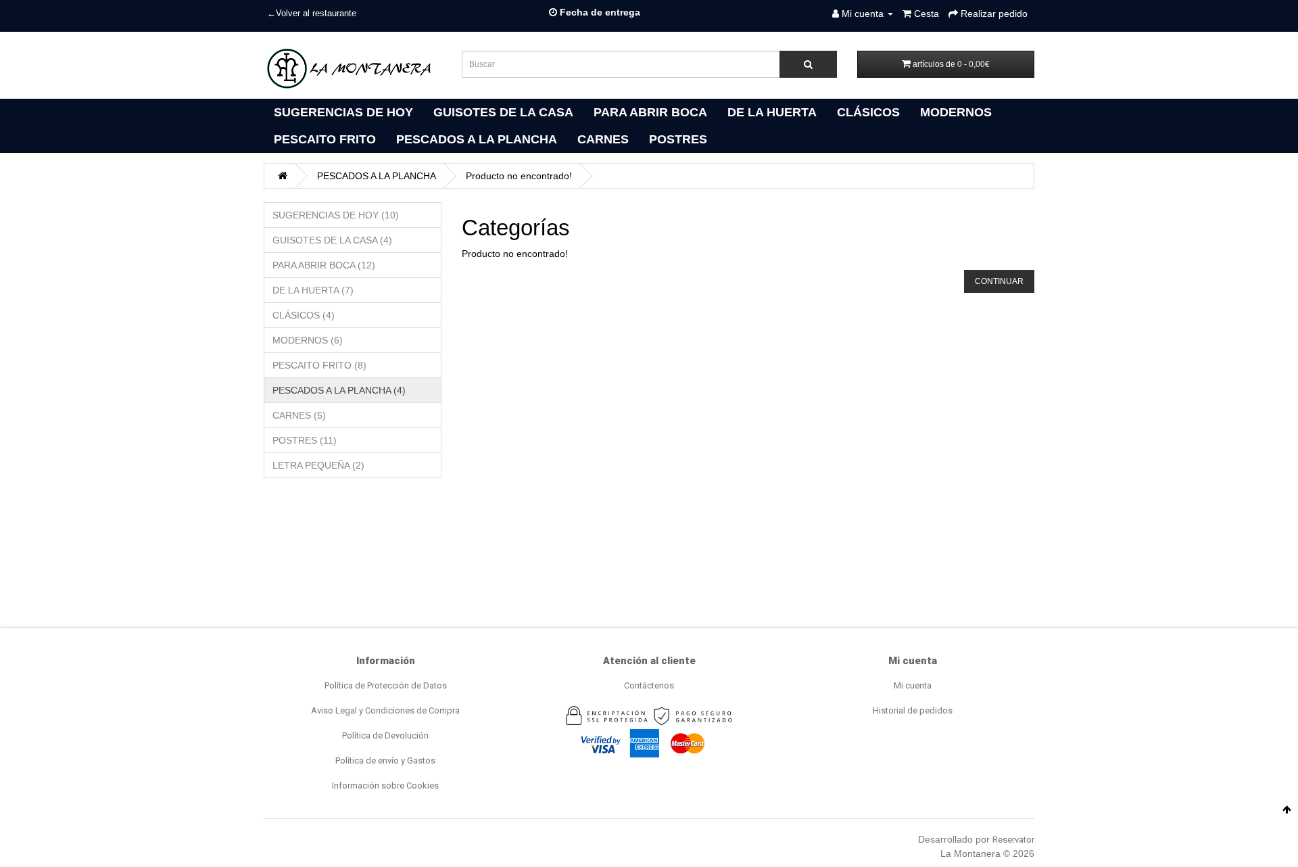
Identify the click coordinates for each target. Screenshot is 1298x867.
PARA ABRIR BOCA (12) (323, 265)
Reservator (1013, 840)
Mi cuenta (913, 685)
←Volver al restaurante (311, 13)
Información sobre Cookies (385, 785)
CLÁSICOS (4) (303, 315)
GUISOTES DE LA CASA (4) (332, 240)
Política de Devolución (385, 735)
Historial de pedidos (913, 710)
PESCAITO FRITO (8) (319, 365)
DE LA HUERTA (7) (313, 290)
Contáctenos (649, 685)
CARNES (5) (299, 415)
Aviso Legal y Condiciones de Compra (385, 710)
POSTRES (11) (304, 440)
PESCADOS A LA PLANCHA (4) (339, 390)
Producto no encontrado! (519, 175)
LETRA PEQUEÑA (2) (318, 465)
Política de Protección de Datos (385, 685)
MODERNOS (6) (307, 340)
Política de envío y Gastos (385, 760)
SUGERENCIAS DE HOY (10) (335, 215)
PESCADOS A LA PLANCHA (376, 175)
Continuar (999, 281)
